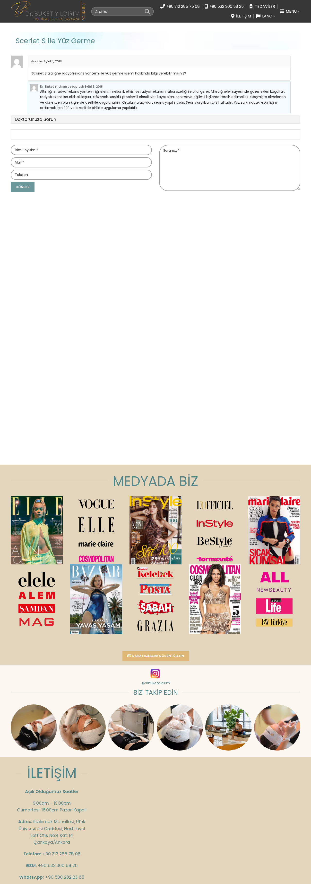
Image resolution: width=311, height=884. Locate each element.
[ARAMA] (147, 11)
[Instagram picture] (34, 727)
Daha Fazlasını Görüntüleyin (158, 655)
